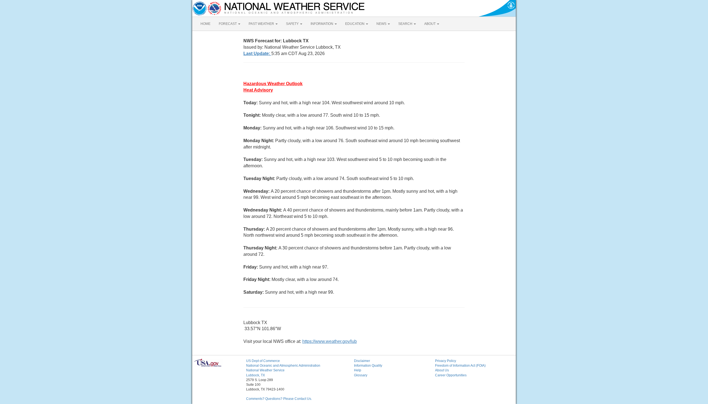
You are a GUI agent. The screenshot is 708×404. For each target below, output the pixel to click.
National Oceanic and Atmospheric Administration (283, 365)
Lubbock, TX (255, 375)
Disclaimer (362, 361)
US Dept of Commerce (263, 361)
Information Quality (368, 365)
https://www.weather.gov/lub (329, 341)
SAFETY (293, 24)
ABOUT (430, 24)
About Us (442, 370)
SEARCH (405, 24)
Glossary (360, 375)
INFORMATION (322, 24)
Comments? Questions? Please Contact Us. (279, 399)
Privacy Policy (445, 361)
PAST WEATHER (262, 24)
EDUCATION (355, 24)
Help (357, 370)
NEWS (381, 24)
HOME (205, 24)
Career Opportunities (451, 375)
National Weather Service (265, 370)
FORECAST (228, 24)
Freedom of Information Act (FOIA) (460, 365)
